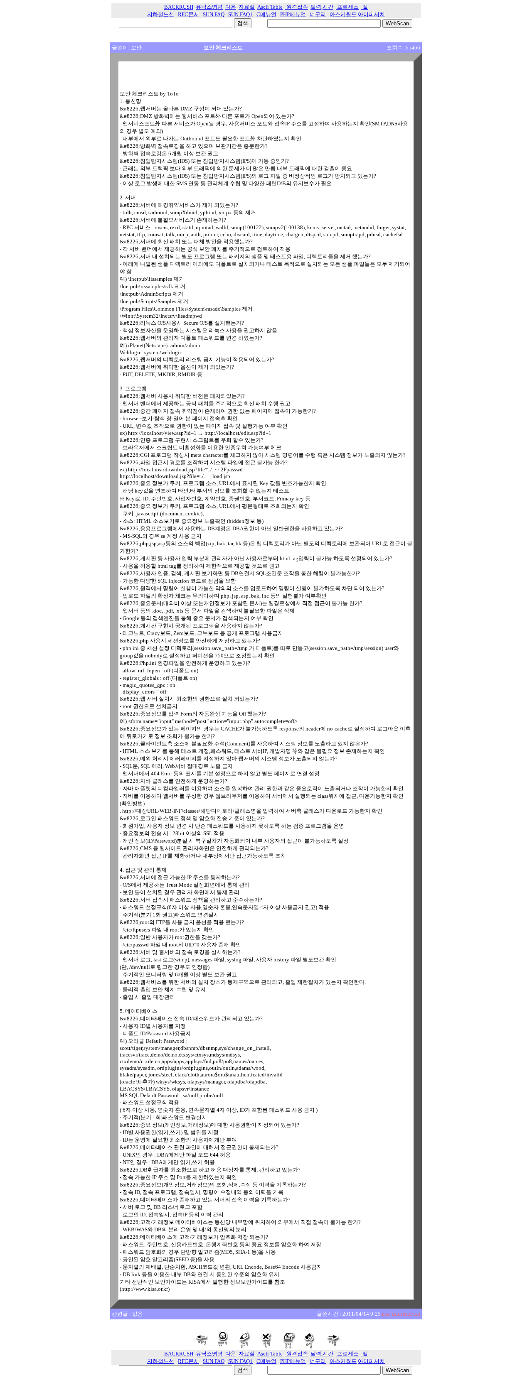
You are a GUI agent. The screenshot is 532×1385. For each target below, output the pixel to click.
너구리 (318, 14)
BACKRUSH (178, 7)
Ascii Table (270, 7)
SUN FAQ (213, 14)
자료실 (247, 7)
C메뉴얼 (266, 14)
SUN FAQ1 (240, 14)
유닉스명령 (209, 7)
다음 (230, 7)
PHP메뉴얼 (293, 14)
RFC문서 (188, 14)
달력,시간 (321, 7)
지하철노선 (160, 14)
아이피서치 (371, 14)
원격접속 (296, 7)
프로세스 (347, 7)
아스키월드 (343, 14)
